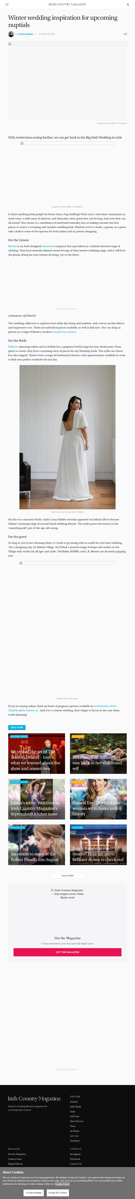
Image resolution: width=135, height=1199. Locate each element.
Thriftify (13, 710)
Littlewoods (101, 706)
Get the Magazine (67, 952)
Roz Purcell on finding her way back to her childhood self (97, 763)
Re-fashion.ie (30, 710)
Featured (78, 736)
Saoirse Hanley (25, 34)
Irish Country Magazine (67, 4)
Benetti (12, 246)
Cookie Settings (33, 1192)
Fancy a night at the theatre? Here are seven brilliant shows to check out (98, 854)
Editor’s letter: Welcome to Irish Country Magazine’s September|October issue (35, 809)
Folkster (12, 346)
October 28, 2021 (47, 34)
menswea (47, 246)
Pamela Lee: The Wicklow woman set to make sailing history (97, 809)
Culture (77, 828)
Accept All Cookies (58, 1192)
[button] (7, 4)
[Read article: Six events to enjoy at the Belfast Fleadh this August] (36, 844)
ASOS (112, 706)
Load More (68, 876)
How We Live (18, 828)
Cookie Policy (62, 1184)
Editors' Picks (19, 736)
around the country (64, 331)
